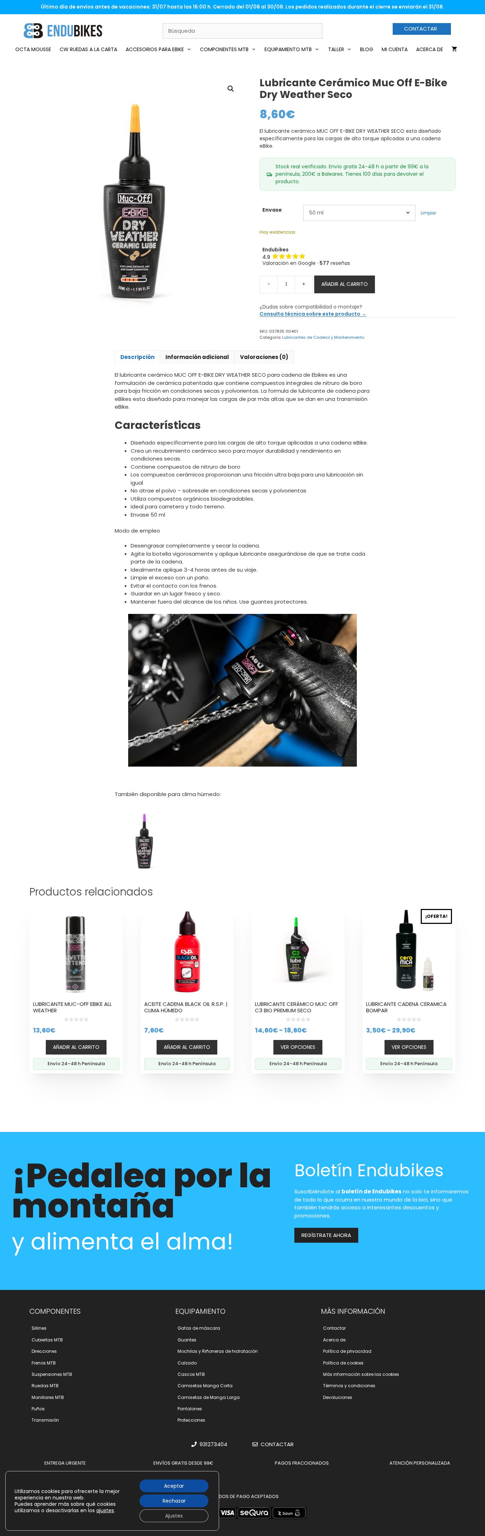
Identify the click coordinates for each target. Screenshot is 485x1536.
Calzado (187, 1363)
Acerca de (429, 49)
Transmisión (45, 1420)
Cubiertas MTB (47, 1340)
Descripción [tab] (137, 357)
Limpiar (428, 213)
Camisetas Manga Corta (205, 1386)
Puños (38, 1409)
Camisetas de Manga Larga (209, 1397)
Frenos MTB (44, 1363)
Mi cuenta (395, 49)
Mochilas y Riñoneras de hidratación (218, 1351)
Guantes (187, 1340)
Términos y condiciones (349, 1386)
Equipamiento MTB (288, 49)
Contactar (334, 1328)
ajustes (105, 1510)
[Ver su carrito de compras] (454, 49)
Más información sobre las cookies (361, 1374)
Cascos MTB (191, 1374)
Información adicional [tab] (197, 357)
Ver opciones (297, 1047)
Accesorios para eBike (155, 49)
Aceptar (174, 1485)
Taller (336, 49)
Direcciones (44, 1351)
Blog (366, 49)
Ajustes (174, 1515)
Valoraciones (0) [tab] (264, 357)
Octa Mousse (33, 49)
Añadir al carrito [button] (76, 1047)
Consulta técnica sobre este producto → (313, 313)
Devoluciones (337, 1397)
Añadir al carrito (344, 284)
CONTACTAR (420, 28)
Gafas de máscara (199, 1328)
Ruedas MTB (45, 1386)
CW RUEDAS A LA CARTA (88, 49)
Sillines (39, 1328)
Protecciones (191, 1420)
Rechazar (174, 1500)
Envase (272, 209)
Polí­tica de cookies (343, 1363)
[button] (230, 88)
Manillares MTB (48, 1397)
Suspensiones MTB (52, 1374)
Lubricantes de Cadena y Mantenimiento (323, 337)
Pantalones (190, 1409)
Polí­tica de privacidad (347, 1351)
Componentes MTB (224, 49)
